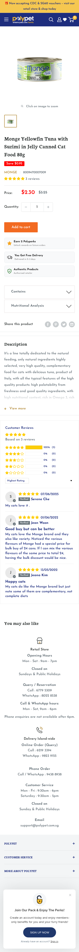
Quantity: (11, 207)
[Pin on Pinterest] (56, 324)
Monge (10, 172)
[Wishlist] (65, 19)
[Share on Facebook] (48, 324)
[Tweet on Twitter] (64, 324)
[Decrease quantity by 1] (25, 207)
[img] (29, 494)
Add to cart (21, 227)
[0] (71, 19)
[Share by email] (72, 324)
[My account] (59, 19)
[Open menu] (6, 19)
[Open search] (51, 19)
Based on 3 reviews (20, 439)
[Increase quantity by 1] (48, 207)
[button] (14, 179)
